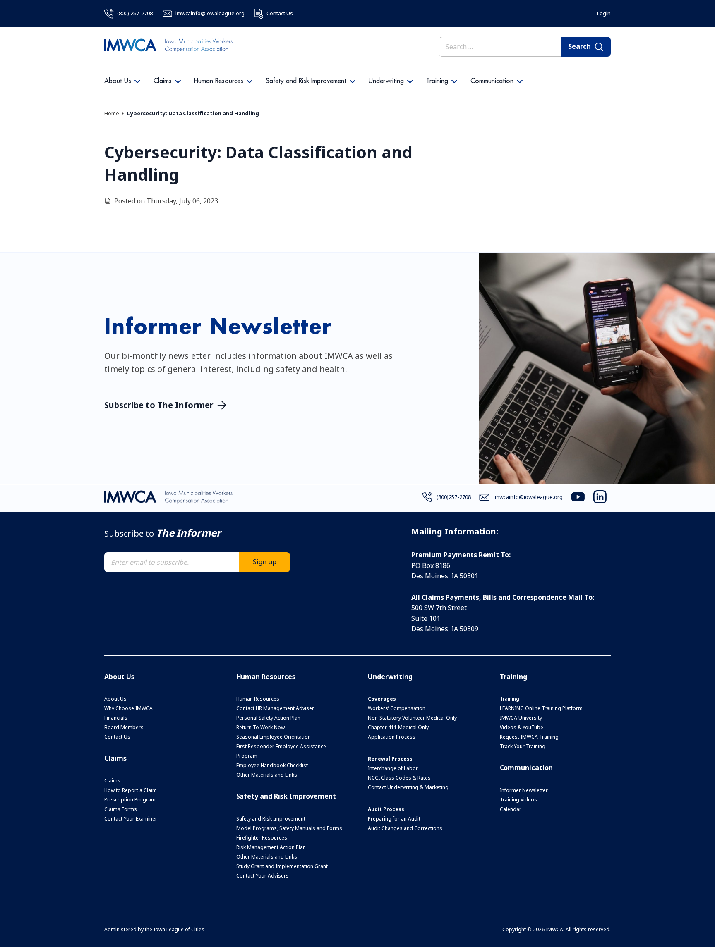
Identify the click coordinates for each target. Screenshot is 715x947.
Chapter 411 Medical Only (398, 727)
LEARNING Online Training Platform (541, 708)
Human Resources (218, 81)
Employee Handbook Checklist (272, 765)
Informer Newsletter (524, 790)
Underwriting (386, 81)
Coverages (382, 698)
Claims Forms (120, 809)
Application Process (391, 736)
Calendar (510, 809)
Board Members (124, 727)
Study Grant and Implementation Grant (282, 866)
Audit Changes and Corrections (405, 828)
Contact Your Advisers (262, 875)
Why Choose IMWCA (128, 708)
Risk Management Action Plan (271, 847)
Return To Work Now (260, 727)
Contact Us (117, 736)
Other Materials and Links (266, 774)
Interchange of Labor (393, 768)
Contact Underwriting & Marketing (408, 787)
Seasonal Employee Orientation (273, 736)
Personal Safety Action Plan (268, 717)
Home (111, 113)
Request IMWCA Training (529, 736)
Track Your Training (522, 746)
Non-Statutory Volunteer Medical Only (412, 717)
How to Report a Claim (130, 790)
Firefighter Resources (261, 837)
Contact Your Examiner (130, 818)
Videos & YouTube (521, 727)
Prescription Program (130, 799)
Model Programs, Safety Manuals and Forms (289, 828)
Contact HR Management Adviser (275, 708)
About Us (117, 81)
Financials (115, 717)
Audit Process (386, 809)
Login (604, 13)
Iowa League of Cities (179, 929)
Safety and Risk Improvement (306, 81)
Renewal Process (390, 758)
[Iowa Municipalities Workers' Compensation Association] (168, 46)
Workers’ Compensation (396, 708)
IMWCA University (521, 717)
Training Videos (518, 799)
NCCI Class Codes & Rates (399, 777)
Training (437, 81)
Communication (491, 81)
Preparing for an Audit (394, 818)
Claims (163, 81)
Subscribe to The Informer (159, 404)
